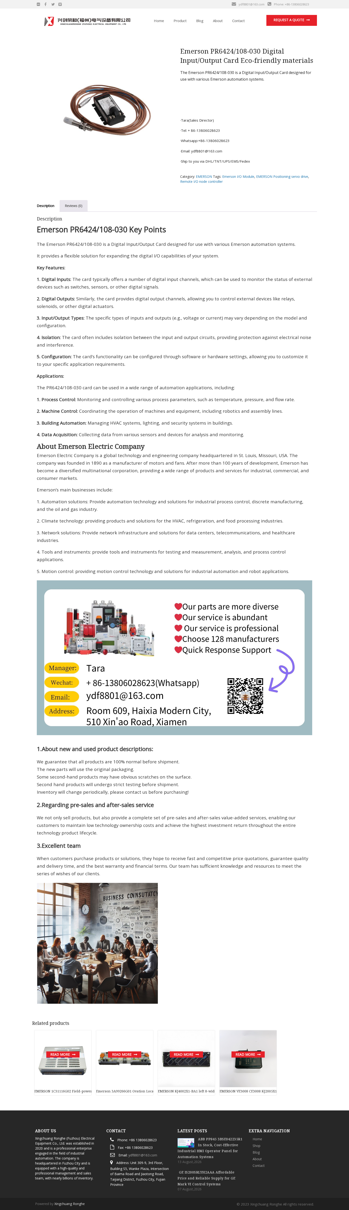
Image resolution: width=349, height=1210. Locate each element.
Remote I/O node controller (201, 181)
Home (158, 20)
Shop (256, 1145)
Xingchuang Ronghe (69, 1203)
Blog (199, 20)
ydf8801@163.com (142, 1155)
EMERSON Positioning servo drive (282, 176)
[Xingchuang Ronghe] (87, 20)
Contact (238, 20)
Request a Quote (289, 20)
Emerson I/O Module (238, 176)
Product (180, 20)
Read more (60, 1054)
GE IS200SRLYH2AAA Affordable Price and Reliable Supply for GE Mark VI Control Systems (206, 1178)
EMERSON (204, 176)
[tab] (46, 206)
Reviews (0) (73, 205)
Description (45, 205)
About (217, 20)
